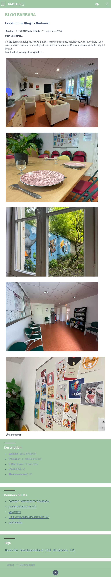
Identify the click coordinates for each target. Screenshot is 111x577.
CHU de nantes (60, 550)
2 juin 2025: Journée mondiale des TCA (29, 516)
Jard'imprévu (15, 522)
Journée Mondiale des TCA (22, 506)
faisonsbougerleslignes (31, 550)
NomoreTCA (11, 550)
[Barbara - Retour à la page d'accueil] (16, 4)
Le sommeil (15, 511)
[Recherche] (107, 4)
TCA (72, 550)
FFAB (48, 550)
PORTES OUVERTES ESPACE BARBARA (29, 501)
